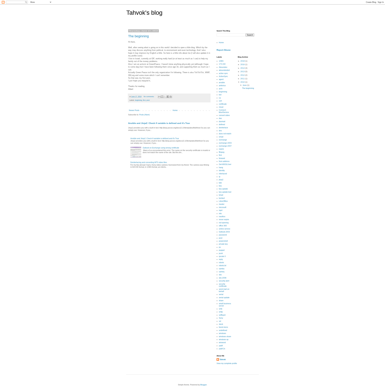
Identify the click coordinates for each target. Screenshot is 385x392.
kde (220, 183)
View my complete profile (227, 363)
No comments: (149, 96)
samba (221, 269)
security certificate (223, 285)
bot (220, 95)
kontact (222, 198)
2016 (242, 64)
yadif (221, 346)
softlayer (222, 315)
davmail (222, 121)
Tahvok (223, 359)
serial (221, 294)
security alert (224, 281)
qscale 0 (222, 256)
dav (220, 118)
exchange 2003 (225, 143)
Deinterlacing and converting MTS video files (148, 162)
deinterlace (223, 128)
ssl (220, 321)
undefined (223, 330)
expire (221, 149)
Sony (221, 318)
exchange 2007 (225, 146)
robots (221, 262)
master (221, 204)
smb (220, 309)
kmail (221, 195)
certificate (223, 104)
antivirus (222, 86)
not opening (224, 223)
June (245, 85)
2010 (242, 82)
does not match (225, 134)
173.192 (222, 64)
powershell (223, 241)
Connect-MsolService (224, 111)
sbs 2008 (222, 278)
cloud (221, 107)
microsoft (222, 207)
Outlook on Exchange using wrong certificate (161, 148)
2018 (242, 61)
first (144, 100)
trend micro (223, 327)
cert (220, 101)
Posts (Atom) (144, 115)
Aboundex (223, 67)
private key (223, 244)
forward (222, 158)
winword (222, 342)
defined (222, 124)
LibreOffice (223, 201)
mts (220, 213)
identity (222, 170)
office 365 (223, 226)
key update (223, 189)
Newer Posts (134, 110)
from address (224, 161)
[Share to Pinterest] (170, 96)
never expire (224, 219)
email (221, 137)
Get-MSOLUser (225, 164)
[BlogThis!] (162, 96)
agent (221, 79)
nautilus (222, 216)
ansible (222, 82)
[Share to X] (164, 96)
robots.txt (222, 265)
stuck (221, 324)
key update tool (225, 192)
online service (224, 229)
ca (220, 98)
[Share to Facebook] (167, 96)
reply (221, 259)
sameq (221, 272)
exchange (223, 140)
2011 (242, 79)
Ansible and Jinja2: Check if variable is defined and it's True (159, 123)
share (221, 301)
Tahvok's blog (144, 12)
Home (175, 110)
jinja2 (221, 180)
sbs (220, 275)
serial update (224, 298)
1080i (221, 61)
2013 (242, 72)
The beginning (138, 36)
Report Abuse (224, 50)
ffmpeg (221, 152)
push (221, 253)
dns (220, 131)
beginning (138, 100)
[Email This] (159, 96)
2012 (242, 75)
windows (222, 333)
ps (220, 247)
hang (221, 167)
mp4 (220, 210)
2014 (242, 68)
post (148, 100)
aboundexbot (224, 70)
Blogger (203, 385)
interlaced (223, 174)
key (220, 186)
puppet (222, 250)
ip (219, 177)
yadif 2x (222, 349)
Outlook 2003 (224, 232)
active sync (223, 73)
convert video (224, 115)
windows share (225, 336)
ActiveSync (223, 76)
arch (220, 89)
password (223, 235)
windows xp (223, 339)
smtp (221, 312)
